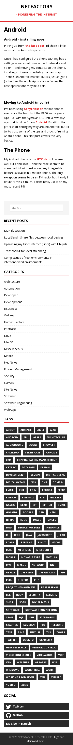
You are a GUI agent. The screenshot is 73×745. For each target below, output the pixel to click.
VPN (8, 662)
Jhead (61, 535)
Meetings (24, 550)
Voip (61, 655)
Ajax (53, 430)
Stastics (12, 625)
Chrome (51, 452)
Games (10, 505)
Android (41, 122)
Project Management (18, 369)
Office (10, 572)
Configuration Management (37, 460)
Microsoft (43, 550)
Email (10, 490)
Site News (10, 389)
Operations (47, 572)
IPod (17, 535)
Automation (12, 288)
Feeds (61, 490)
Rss (8, 595)
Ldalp (10, 542)
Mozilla (51, 557)
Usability (45, 640)
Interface (10, 329)
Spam (9, 617)
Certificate (33, 452)
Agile (40, 430)
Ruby (19, 595)
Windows (12, 670)
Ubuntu (28, 640)
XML (42, 677)
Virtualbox (45, 655)
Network (38, 565)
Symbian (29, 625)
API (26, 437)
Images (51, 520)
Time (21, 632)
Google (28, 512)
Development (13, 302)
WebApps (10, 410)
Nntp (53, 565)
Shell (10, 602)
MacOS (9, 342)
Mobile (8, 356)
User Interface (16, 647)
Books (33, 445)
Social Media (40, 602)
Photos (23, 580)
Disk (33, 482)
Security (9, 376)
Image (37, 520)
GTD (41, 512)
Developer (11, 295)
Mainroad (32, 741)
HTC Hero (43, 159)
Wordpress (32, 670)
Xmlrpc (56, 677)
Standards (47, 617)
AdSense (26, 430)
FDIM (33, 490)
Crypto (11, 467)
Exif (22, 490)
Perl (9, 580)
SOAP (22, 602)
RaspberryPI (49, 587)
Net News (10, 362)
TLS (48, 632)
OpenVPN (26, 572)
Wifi (55, 662)
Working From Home (20, 677)
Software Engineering (18, 403)
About (10, 430)
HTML (53, 512)
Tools (60, 632)
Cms (8, 460)
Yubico (11, 685)
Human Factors (14, 322)
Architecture (12, 281)
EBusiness (10, 309)
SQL (21, 617)
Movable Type (30, 557)
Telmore (57, 625)
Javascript (45, 535)
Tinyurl (35, 632)
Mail (9, 550)
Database (28, 467)
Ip (7, 535)
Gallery (55, 497)
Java (29, 535)
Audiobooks (14, 445)
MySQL (21, 565)
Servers (9, 382)
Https (10, 520)
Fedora (47, 490)
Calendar (12, 452)
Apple (37, 437)
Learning (26, 542)
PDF (62, 572)
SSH (31, 617)
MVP (9, 565)
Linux (7, 336)
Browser (49, 445)
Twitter (11, 640)
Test (9, 632)
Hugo (23, 520)
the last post (34, 46)
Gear (23, 505)
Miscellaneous (13, 349)
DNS (44, 482)
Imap (9, 527)
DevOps (35, 475)
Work (50, 670)
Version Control (44, 647)
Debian (45, 467)
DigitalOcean (15, 482)
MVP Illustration (14, 230)
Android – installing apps (24, 39)
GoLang (9, 315)
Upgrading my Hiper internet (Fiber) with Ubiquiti (35, 244)
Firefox (11, 497)
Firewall (28, 497)
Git (34, 505)
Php (36, 580)
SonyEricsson (33, 109)
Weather (23, 662)
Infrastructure (29, 527)
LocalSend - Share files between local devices (33, 237)
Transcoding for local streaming (25, 251)
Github (47, 505)
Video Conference (18, 655)
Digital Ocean (55, 475)
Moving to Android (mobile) (26, 102)
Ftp (42, 497)
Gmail (61, 505)
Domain (58, 482)
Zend (24, 685)
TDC (42, 625)
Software (10, 396)
